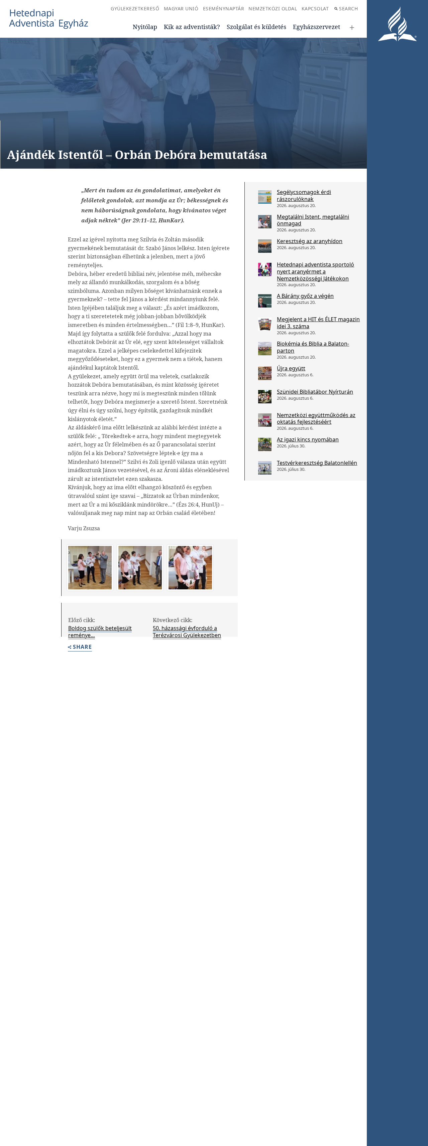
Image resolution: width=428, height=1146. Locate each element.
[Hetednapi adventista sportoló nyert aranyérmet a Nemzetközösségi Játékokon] (265, 269)
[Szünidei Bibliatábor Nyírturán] (265, 396)
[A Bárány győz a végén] (265, 301)
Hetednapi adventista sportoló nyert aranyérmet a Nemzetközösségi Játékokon (315, 271)
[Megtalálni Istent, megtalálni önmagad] (265, 221)
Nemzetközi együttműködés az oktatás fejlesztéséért (316, 418)
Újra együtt (291, 368)
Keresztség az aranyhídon (309, 241)
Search (348, 8)
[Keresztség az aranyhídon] (265, 246)
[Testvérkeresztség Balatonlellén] (265, 467)
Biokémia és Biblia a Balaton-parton (313, 347)
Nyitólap (145, 27)
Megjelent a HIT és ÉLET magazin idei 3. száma (318, 323)
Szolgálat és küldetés (256, 27)
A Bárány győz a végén (305, 296)
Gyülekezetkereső (135, 8)
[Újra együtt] (265, 373)
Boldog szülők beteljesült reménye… (100, 631)
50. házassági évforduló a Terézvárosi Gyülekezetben (187, 631)
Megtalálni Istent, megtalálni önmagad (313, 220)
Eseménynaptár (223, 8)
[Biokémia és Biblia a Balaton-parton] (265, 348)
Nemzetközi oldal (272, 8)
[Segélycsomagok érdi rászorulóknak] (265, 197)
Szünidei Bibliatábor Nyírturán (315, 391)
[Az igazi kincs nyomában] (265, 444)
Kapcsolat (315, 8)
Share (82, 647)
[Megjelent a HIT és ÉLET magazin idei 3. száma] (265, 324)
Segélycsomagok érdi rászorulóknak (304, 195)
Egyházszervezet (316, 27)
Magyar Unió (181, 8)
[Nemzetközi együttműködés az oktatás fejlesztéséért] (265, 420)
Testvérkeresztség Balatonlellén (317, 462)
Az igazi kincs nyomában (308, 439)
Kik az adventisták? (192, 27)
